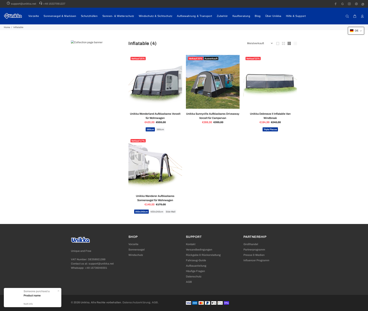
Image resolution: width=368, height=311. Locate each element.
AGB (189, 281)
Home (7, 27)
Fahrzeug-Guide (196, 260)
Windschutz (135, 255)
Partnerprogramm (254, 249)
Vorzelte (133, 244)
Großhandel (250, 244)
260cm (150, 129)
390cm (160, 129)
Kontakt (190, 244)
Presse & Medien (253, 255)
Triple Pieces (270, 129)
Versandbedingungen (199, 249)
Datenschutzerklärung (136, 302)
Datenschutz (193, 276)
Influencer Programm (256, 260)
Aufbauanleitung (196, 265)
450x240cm (156, 211)
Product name (32, 295)
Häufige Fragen (195, 271)
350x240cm (141, 211)
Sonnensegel (136, 249)
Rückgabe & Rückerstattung (203, 255)
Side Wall (170, 211)
